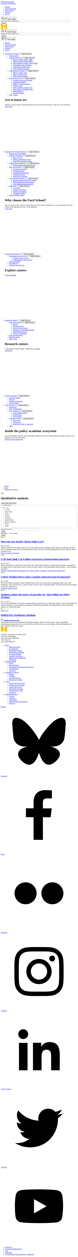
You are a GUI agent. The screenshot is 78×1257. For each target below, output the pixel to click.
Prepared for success (15, 78)
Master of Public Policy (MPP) (23, 60)
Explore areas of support (17, 685)
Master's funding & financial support (24, 180)
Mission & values (14, 647)
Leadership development (21, 173)
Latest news (13, 407)
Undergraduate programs (17, 71)
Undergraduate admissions (17, 163)
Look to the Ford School (17, 683)
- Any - (7, 508)
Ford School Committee (16, 652)
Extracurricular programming (18, 701)
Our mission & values (20, 169)
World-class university (20, 176)
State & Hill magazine (20, 413)
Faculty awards (14, 403)
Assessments (13, 700)
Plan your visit (17, 158)
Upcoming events (14, 418)
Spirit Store (12, 660)
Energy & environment (20, 328)
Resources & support (15, 680)
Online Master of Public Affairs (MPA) (25, 63)
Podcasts (12, 399)
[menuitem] (41, 7)
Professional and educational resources (21, 667)
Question (8, 518)
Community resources (12, 672)
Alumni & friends (10, 9)
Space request (9, 10)
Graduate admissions (15, 155)
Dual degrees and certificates (22, 65)
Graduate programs (15, 58)
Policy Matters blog (15, 409)
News (7, 524)
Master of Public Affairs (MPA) (23, 61)
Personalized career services (18, 256)
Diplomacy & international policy (23, 330)
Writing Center (17, 86)
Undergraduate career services (22, 260)
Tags (6, 488)
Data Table (8, 512)
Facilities (12, 676)
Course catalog (13, 56)
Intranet (7, 7)
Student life (12, 186)
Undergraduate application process (24, 165)
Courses (11, 696)
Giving (7, 14)
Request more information (17, 154)
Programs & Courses (11, 54)
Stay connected (14, 411)
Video (11, 426)
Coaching (12, 698)
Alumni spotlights (14, 262)
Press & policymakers (16, 335)
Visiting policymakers (16, 401)
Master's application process (22, 159)
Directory (8, 12)
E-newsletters (17, 415)
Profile (7, 516)
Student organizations (20, 191)
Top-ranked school (19, 174)
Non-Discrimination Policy (13, 1249)
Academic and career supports (22, 80)
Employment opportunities (17, 658)
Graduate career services (21, 258)
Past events (16, 420)
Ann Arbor (16, 188)
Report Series (9, 520)
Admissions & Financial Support (15, 152)
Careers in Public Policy (16, 195)
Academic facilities (19, 193)
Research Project (10, 522)
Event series (17, 422)
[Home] (15, 28)
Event (7, 514)
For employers (13, 263)
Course (7, 510)
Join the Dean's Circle (16, 691)
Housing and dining (19, 190)
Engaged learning (18, 93)
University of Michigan (8, 3)
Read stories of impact (16, 689)
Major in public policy (20, 73)
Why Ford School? (15, 167)
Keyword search (6, 529)
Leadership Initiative (19, 82)
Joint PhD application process (22, 161)
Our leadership (13, 649)
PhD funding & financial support (23, 182)
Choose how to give (15, 687)
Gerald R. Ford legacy (16, 656)
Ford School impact (15, 322)
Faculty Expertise (10, 396)
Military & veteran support (21, 84)
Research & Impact (11, 320)
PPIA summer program (20, 76)
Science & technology (20, 333)
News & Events (10, 405)
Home (7, 486)
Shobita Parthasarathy (11, 620)
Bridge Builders (18, 91)
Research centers (14, 337)
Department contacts (15, 650)
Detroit (15, 324)
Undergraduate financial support (23, 184)
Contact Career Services (16, 265)
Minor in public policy (20, 74)
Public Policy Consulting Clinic (23, 89)
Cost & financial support (17, 178)
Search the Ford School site (9, 21)
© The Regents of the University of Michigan (19, 1254)
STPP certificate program (21, 69)
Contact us (12, 692)
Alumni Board (13, 669)
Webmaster (8, 1252)
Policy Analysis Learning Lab (22, 87)
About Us (12, 703)
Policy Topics (13, 95)
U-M (6, 1251)
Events (11, 663)
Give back (12, 671)
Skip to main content (7, 2)
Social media (17, 416)
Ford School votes (15, 678)
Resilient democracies (20, 332)
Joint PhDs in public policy (21, 67)
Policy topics (13, 339)
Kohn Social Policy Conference (23, 424)
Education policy (18, 326)
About (7, 645)
